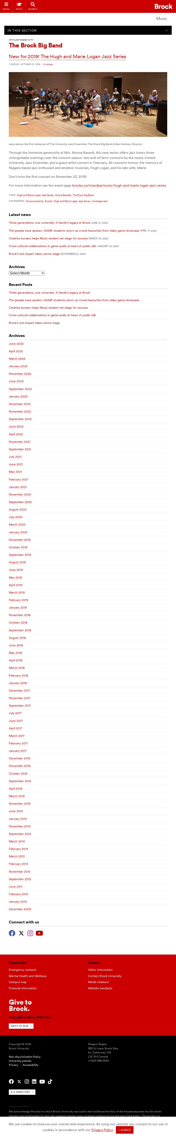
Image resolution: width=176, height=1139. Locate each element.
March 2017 (16, 736)
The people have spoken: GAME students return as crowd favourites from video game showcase (74, 231)
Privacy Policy (102, 1130)
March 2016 (17, 796)
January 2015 (18, 819)
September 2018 (20, 630)
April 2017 (15, 728)
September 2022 (20, 419)
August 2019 (17, 562)
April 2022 (16, 434)
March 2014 (17, 841)
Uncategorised (99, 200)
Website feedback (100, 988)
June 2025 (16, 344)
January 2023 (18, 396)
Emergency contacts (22, 970)
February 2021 (18, 479)
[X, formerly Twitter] (21, 933)
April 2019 (15, 585)
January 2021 (18, 487)
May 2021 (15, 472)
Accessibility (30, 1064)
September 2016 (20, 781)
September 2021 (20, 449)
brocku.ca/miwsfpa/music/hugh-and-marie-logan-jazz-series (119, 185)
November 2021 (19, 442)
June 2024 (16, 381)
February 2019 (18, 600)
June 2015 (16, 811)
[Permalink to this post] (88, 136)
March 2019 (17, 592)
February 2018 (18, 675)
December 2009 (20, 909)
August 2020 (18, 509)
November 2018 (19, 615)
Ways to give (20, 1025)
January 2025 (18, 366)
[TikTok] (50, 1082)
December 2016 (19, 758)
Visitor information (100, 970)
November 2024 (20, 374)
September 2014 (20, 834)
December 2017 (19, 690)
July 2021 (15, 457)
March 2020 (17, 524)
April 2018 (15, 660)
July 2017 (15, 713)
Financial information (23, 988)
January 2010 (18, 901)
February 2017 (18, 743)
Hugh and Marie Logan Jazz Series (35, 194)
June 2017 (16, 721)
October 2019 (18, 547)
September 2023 (20, 389)
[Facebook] (12, 933)
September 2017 (20, 705)
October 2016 (18, 773)
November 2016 (19, 766)
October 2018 (18, 622)
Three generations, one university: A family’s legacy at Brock (49, 223)
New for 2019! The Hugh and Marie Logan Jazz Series (67, 56)
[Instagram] (30, 933)
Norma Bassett (63, 194)
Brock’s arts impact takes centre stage (34, 254)
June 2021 (16, 464)
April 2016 (15, 788)
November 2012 (19, 871)
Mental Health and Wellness (27, 976)
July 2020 (16, 517)
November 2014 (19, 826)
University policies (20, 1060)
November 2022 (20, 411)
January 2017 (18, 751)
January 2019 (18, 607)
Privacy (13, 1064)
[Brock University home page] (164, 6)
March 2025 (17, 359)
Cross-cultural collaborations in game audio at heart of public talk (52, 246)
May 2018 (15, 653)
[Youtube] (39, 933)
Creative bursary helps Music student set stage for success (48, 238)
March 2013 (17, 856)
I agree (124, 1130)
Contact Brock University (104, 976)
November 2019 (19, 540)
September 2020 (20, 502)
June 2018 (16, 645)
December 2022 (20, 404)
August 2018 (17, 638)
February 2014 (18, 849)
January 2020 (18, 532)
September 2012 (20, 879)
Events (48, 200)
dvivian (49, 64)
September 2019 (20, 555)
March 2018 (17, 668)
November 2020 (20, 494)
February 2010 (18, 894)
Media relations (98, 982)
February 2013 (18, 864)
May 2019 (15, 577)
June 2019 (16, 570)
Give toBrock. (20, 1005)
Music (161, 18)
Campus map (17, 982)
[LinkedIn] (34, 1082)
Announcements (34, 200)
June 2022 (16, 426)
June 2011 (15, 886)
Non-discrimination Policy (25, 1056)
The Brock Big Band (83, 194)
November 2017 (19, 698)
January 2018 (18, 683)
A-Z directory (20, 1092)
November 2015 (19, 803)
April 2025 (16, 351)
